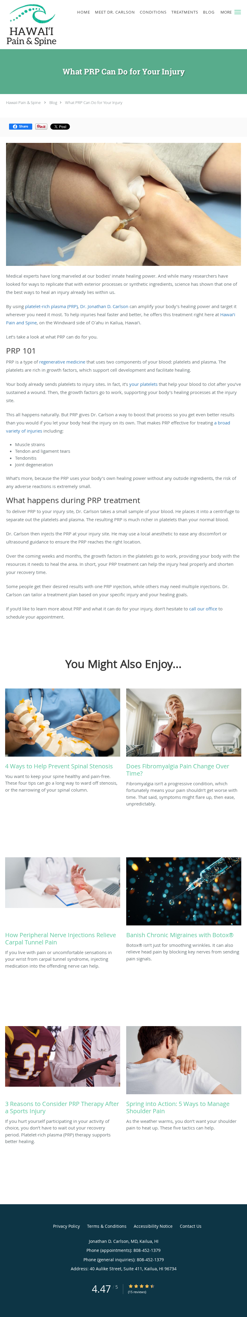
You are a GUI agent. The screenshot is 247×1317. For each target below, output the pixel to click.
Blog (53, 102)
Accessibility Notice (153, 1226)
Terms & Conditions (107, 1226)
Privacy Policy (66, 1226)
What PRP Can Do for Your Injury (93, 102)
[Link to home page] (30, 24)
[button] (237, 12)
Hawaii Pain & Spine (23, 102)
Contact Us (191, 1226)
